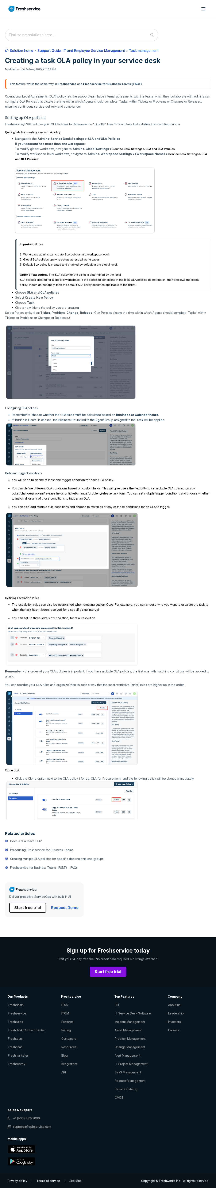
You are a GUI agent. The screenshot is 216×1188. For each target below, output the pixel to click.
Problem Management (130, 1038)
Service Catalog (126, 1089)
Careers (173, 1030)
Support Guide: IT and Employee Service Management (81, 50)
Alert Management (127, 1055)
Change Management (130, 1047)
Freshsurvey (16, 1064)
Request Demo (64, 907)
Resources (68, 1047)
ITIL (117, 1005)
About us (174, 1005)
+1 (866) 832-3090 (26, 1118)
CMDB (119, 1097)
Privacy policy (17, 1181)
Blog (64, 1055)
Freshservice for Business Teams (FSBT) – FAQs (44, 867)
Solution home (21, 50)
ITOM (65, 1013)
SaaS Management (128, 1072)
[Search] (152, 35)
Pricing (66, 1030)
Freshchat (15, 1047)
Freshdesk (15, 1005)
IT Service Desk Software (133, 1013)
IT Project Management (131, 1064)
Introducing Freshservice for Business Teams (41, 850)
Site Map (75, 1181)
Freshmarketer (18, 1055)
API (63, 1072)
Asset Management (128, 1030)
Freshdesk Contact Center (26, 1030)
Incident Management (130, 1022)
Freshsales (15, 1022)
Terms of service (48, 1181)
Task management (143, 50)
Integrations (69, 1064)
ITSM (65, 1005)
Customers (68, 1038)
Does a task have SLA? (26, 841)
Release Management (130, 1080)
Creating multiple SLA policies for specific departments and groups (57, 859)
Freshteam (15, 1038)
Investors (174, 1022)
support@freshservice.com (32, 1126)
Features (67, 1022)
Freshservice (17, 1013)
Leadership (176, 1013)
